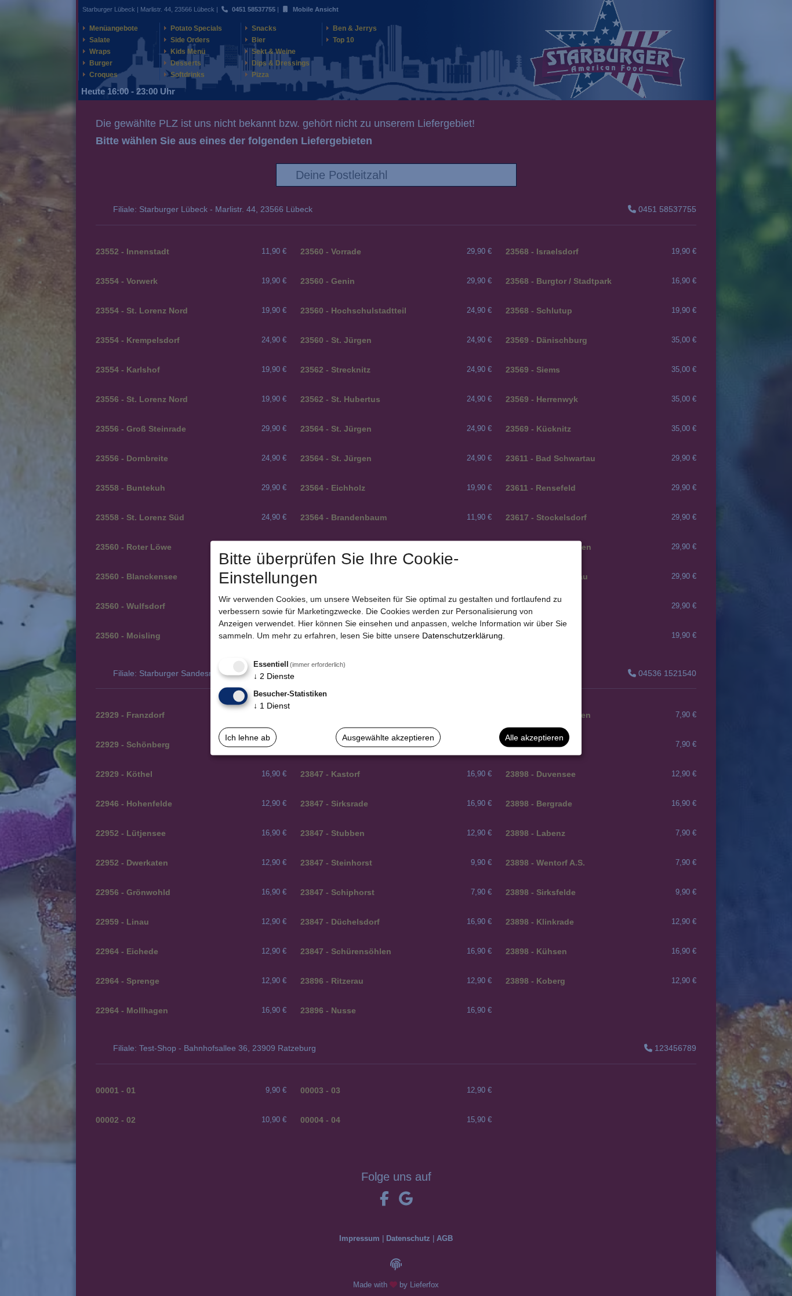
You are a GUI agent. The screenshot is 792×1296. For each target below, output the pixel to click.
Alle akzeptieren (534, 737)
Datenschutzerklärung (462, 635)
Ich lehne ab (247, 737)
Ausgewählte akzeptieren (388, 737)
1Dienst (271, 705)
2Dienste (274, 676)
